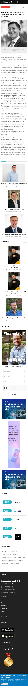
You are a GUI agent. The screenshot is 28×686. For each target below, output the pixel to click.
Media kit (3, 614)
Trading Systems (21, 557)
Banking (4, 551)
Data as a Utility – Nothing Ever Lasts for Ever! (14, 234)
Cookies (3, 611)
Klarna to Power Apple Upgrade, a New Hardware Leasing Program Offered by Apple (19, 7)
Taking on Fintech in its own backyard (14, 209)
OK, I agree (4, 683)
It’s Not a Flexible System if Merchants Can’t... (14, 318)
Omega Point (19, 56)
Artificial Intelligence (15, 563)
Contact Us (4, 608)
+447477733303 (8, 587)
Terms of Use (4, 616)
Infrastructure (5, 563)
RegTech (15, 554)
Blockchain (4, 560)
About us (3, 603)
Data (9, 551)
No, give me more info (15, 680)
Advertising (4, 605)
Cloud (14, 557)
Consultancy (15, 551)
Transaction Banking (6, 554)
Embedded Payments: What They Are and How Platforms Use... (14, 266)
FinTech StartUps (12, 560)
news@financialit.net (9, 589)
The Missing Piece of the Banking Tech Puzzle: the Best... (14, 184)
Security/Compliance (6, 557)
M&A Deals (21, 560)
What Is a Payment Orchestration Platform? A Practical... (14, 292)
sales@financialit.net (9, 592)
